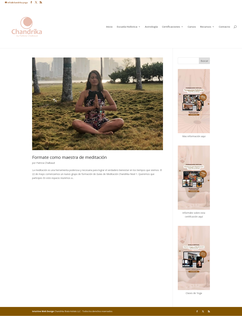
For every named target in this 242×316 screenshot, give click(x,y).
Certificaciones (171, 26)
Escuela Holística (127, 26)
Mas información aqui (193, 136)
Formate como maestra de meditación (69, 157)
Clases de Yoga (194, 293)
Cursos (192, 26)
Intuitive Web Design (43, 311)
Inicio (109, 26)
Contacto (224, 26)
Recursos (205, 26)
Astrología (151, 26)
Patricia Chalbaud (45, 162)
